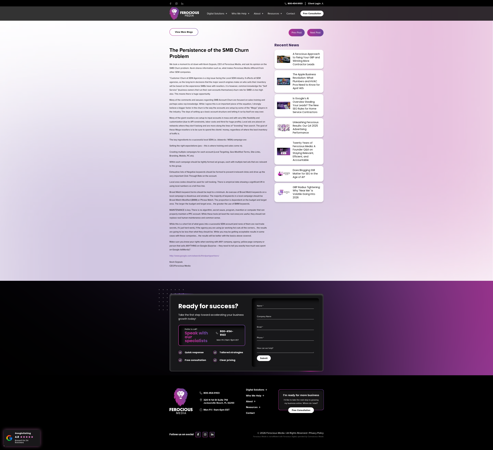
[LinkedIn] (182, 4)
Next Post (315, 32)
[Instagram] (176, 4)
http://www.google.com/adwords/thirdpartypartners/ (194, 255)
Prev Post (297, 32)
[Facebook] (170, 4)
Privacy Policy (316, 433)
